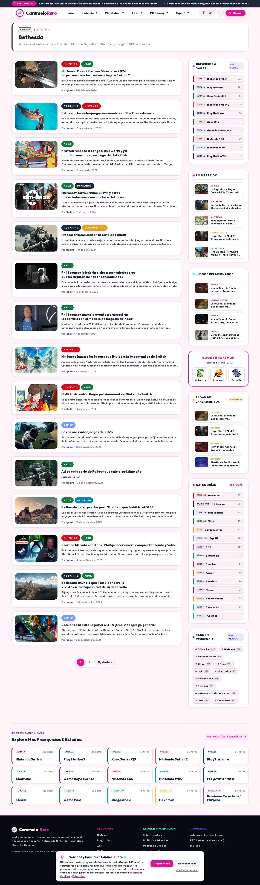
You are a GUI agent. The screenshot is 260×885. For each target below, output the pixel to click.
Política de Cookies (154, 845)
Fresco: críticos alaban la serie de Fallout (93, 235)
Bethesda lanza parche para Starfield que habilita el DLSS (107, 507)
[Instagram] (203, 13)
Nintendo (88, 13)
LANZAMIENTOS (95, 227)
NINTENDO (71, 64)
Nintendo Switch (208, 656)
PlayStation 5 (206, 678)
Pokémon (204, 685)
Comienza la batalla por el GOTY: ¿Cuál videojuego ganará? (108, 625)
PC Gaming (157, 13)
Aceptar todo (162, 863)
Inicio (70, 13)
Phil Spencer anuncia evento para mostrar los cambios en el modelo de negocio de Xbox (97, 316)
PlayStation (104, 840)
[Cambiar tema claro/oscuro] (220, 12)
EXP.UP (68, 425)
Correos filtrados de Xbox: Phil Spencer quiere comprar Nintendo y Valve (118, 545)
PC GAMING (71, 106)
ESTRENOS (236, 399)
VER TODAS (234, 66)
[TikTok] (210, 13)
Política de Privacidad (156, 840)
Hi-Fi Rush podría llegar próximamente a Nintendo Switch (106, 394)
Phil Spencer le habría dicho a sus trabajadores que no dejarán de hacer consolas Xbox (98, 274)
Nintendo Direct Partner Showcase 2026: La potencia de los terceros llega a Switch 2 (95, 73)
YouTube (195, 845)
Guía (201, 671)
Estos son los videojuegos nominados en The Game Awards (107, 113)
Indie (201, 700)
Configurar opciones (187, 870)
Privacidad (78, 876)
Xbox (135, 13)
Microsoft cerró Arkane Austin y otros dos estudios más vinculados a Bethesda (93, 195)
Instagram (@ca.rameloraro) (206, 835)
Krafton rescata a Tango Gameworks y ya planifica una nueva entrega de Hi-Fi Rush (94, 153)
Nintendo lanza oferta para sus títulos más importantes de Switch (113, 356)
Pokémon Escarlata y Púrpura (215, 693)
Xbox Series (224, 700)
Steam (202, 664)
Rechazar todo (187, 863)
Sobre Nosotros (152, 835)
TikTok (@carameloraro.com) (207, 840)
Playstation (112, 13)
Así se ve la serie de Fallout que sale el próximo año (101, 471)
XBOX (87, 64)
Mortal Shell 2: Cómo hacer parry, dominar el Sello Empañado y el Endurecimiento (188, 3)
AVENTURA (84, 500)
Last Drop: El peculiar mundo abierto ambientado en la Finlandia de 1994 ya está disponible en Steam (73, 3)
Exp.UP (180, 13)
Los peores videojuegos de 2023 (87, 432)
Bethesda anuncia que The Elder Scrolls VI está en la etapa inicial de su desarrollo (94, 585)
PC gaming (205, 649)
